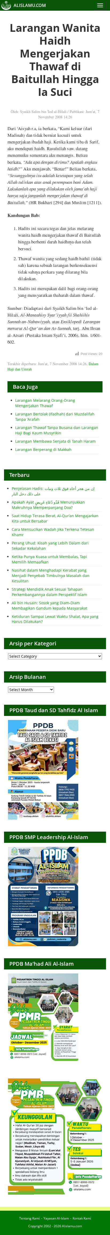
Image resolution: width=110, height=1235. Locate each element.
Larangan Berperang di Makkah (43, 449)
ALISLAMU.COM (30, 5)
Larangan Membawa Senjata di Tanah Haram (55, 441)
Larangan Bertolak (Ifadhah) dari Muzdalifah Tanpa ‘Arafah (55, 416)
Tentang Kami (29, 1218)
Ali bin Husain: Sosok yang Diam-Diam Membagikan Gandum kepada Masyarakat (49, 605)
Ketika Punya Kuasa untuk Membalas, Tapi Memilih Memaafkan (49, 559)
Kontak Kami (82, 1218)
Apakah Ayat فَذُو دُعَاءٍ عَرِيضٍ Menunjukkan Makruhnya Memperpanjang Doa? (48, 505)
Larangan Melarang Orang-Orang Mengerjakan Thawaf (45, 403)
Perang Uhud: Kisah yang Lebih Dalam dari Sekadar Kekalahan (50, 545)
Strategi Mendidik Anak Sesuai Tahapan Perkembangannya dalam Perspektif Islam (49, 592)
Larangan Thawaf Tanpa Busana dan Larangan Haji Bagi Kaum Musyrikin (56, 430)
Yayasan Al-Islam (56, 1218)
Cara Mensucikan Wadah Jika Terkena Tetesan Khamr (53, 532)
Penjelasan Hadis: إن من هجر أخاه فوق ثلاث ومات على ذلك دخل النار (53, 491)
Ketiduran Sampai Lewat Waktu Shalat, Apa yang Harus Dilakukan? (55, 619)
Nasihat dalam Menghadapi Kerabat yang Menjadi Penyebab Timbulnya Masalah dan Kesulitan (50, 575)
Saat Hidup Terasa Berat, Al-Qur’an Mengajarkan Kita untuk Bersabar (55, 518)
